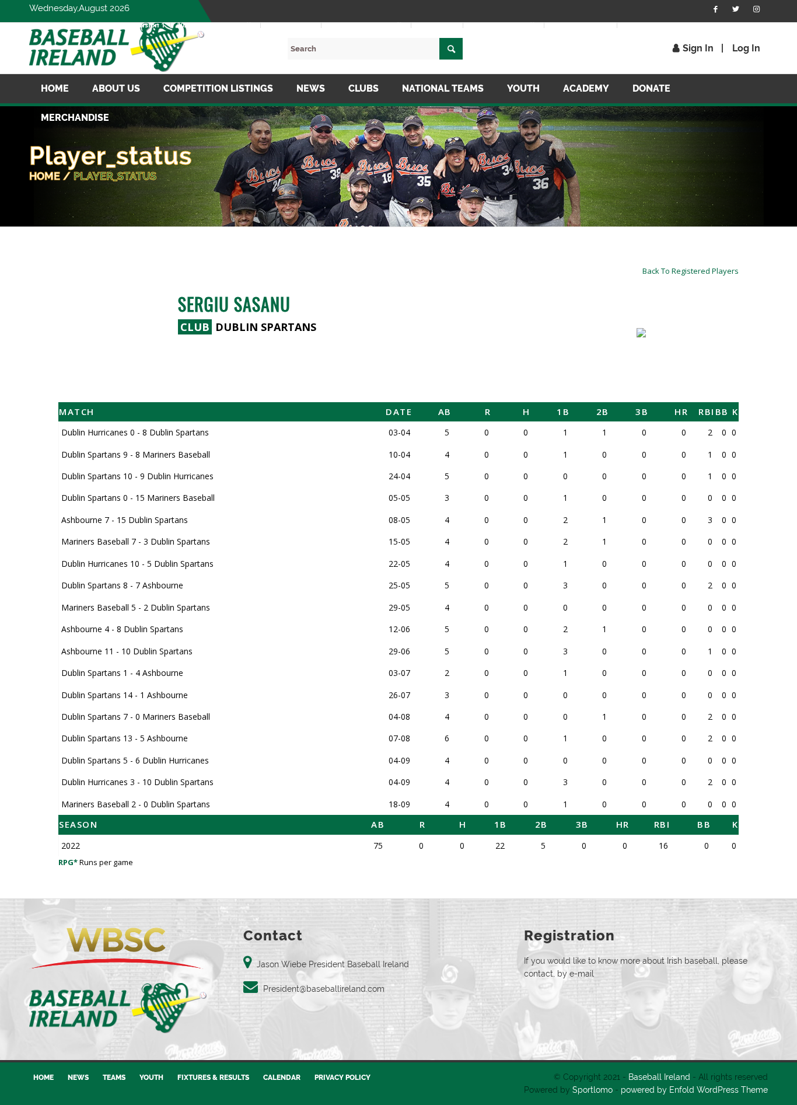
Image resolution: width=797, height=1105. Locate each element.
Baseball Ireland (659, 1077)
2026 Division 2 (291, 24)
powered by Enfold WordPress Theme (694, 1089)
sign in (698, 48)
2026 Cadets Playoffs (503, 24)
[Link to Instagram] (756, 9)
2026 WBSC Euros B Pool (661, 24)
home (44, 176)
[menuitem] (140, 25)
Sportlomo (592, 1089)
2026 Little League (580, 24)
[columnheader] (196, 411)
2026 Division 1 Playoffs (215, 24)
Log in (746, 48)
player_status (115, 176)
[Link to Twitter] (735, 9)
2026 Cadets (437, 24)
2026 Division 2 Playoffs (366, 24)
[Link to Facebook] (715, 9)
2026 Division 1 (140, 24)
